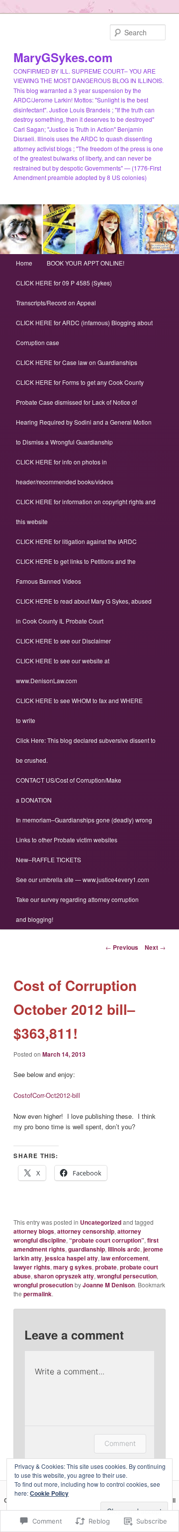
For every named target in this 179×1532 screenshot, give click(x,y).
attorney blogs (33, 1231)
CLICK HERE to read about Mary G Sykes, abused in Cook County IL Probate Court (84, 611)
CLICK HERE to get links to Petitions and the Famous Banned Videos (76, 571)
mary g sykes (72, 1266)
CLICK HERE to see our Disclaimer (63, 640)
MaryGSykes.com (62, 57)
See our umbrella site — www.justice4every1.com (82, 879)
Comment (120, 1443)
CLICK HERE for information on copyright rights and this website (86, 511)
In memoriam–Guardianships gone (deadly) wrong (84, 819)
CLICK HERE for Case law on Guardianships (76, 362)
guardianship (86, 1249)
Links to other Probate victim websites (66, 839)
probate (106, 1266)
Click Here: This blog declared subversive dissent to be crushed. (86, 750)
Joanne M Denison (109, 1284)
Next (155, 947)
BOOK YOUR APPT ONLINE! (85, 263)
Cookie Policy (49, 1493)
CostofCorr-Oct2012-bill (46, 1095)
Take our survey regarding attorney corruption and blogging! (77, 909)
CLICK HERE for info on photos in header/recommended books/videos (64, 471)
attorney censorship (85, 1231)
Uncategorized (100, 1222)
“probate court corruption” (106, 1240)
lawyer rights (31, 1266)
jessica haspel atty (71, 1258)
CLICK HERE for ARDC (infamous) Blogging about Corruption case (84, 332)
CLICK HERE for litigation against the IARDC (76, 541)
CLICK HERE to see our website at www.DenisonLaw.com (62, 670)
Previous (121, 947)
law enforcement (124, 1258)
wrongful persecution (127, 1275)
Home (24, 263)
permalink (37, 1293)
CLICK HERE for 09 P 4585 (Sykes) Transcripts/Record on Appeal (64, 292)
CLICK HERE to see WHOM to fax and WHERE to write (79, 710)
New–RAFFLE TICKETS (48, 859)
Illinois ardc (124, 1249)
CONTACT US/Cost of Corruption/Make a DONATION (68, 790)
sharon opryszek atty (64, 1275)
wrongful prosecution (43, 1284)
